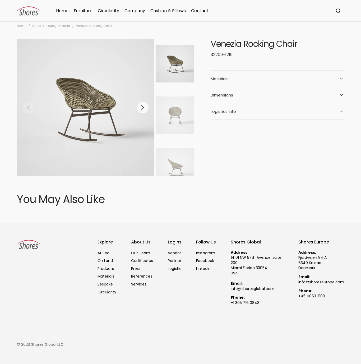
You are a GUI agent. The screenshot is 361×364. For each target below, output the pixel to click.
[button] (338, 11)
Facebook (205, 260)
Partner (174, 260)
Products (106, 268)
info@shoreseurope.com (321, 282)
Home (21, 26)
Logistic (175, 268)
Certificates (142, 260)
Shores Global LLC (47, 344)
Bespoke (105, 284)
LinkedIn (203, 268)
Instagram (205, 253)
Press (136, 268)
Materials (106, 276)
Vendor (174, 253)
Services (138, 284)
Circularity (107, 292)
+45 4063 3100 (311, 296)
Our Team (140, 253)
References (141, 276)
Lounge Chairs (58, 26)
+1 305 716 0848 (245, 302)
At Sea (103, 253)
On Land (105, 260)
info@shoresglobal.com (252, 288)
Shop (36, 26)
